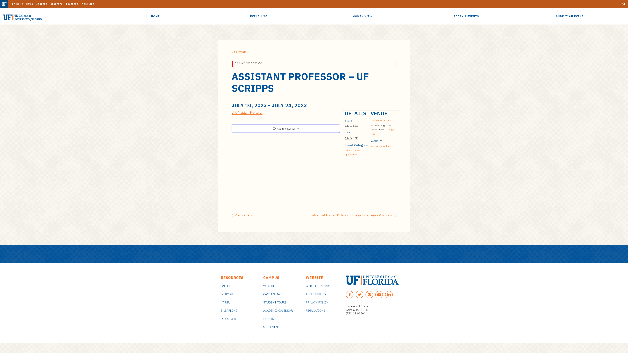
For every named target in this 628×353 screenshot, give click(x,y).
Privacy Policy (317, 302)
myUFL (225, 302)
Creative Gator (243, 215)
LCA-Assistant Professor (247, 112)
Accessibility (316, 294)
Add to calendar (286, 128)
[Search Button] (624, 4)
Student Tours (274, 302)
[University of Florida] (372, 280)
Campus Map (272, 294)
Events (268, 319)
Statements (272, 327)
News (29, 4)
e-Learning (229, 310)
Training (72, 4)
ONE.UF (226, 286)
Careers (41, 4)
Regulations (315, 310)
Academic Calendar (278, 310)
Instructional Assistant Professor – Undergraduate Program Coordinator (351, 215)
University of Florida (381, 120)
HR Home (17, 4)
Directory (228, 319)
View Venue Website (381, 146)
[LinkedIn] (389, 294)
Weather (270, 286)
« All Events (239, 52)
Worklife (88, 4)
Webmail (227, 294)
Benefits (57, 4)
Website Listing (318, 286)
